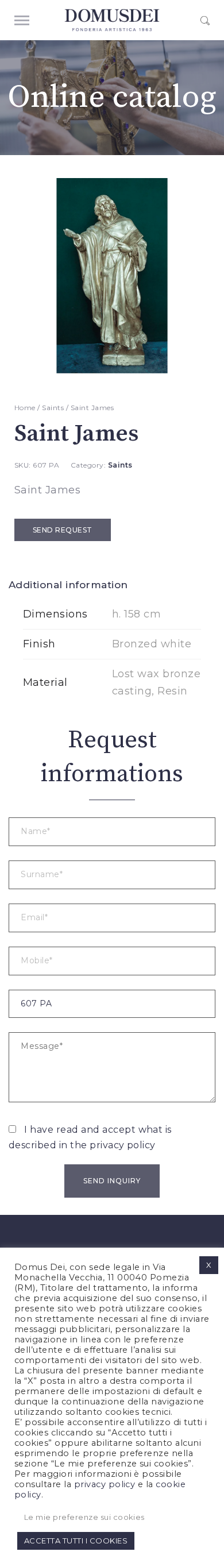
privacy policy (123, 1145)
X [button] (208, 1264)
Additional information (68, 584)
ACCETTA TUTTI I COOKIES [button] (76, 1540)
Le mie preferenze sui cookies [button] (84, 1517)
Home (25, 407)
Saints (53, 407)
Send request (62, 530)
